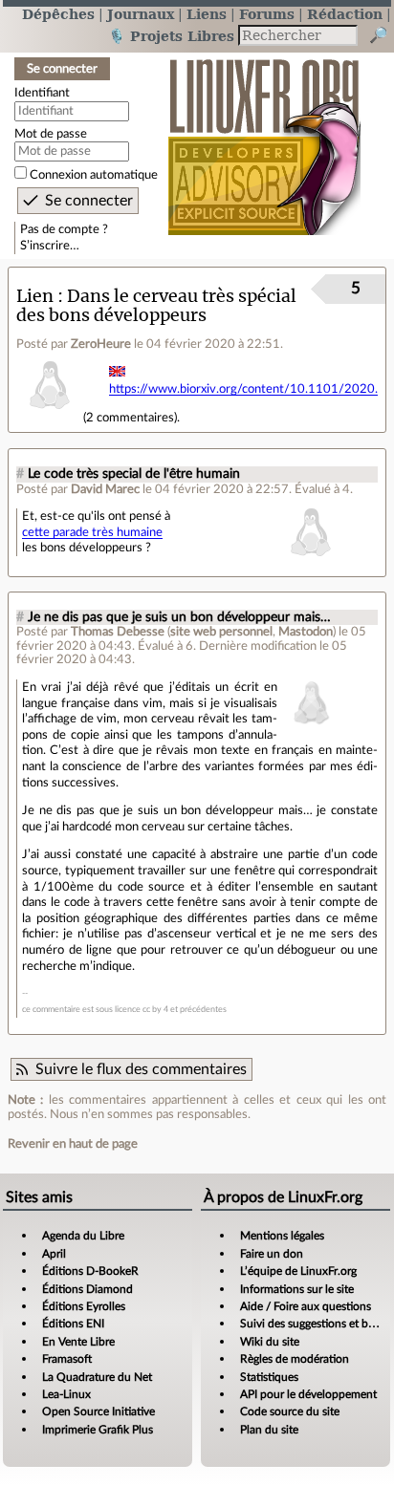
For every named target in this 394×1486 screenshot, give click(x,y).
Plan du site (269, 1429)
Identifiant (42, 92)
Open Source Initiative (98, 1411)
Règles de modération (294, 1359)
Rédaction (345, 14)
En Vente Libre (78, 1341)
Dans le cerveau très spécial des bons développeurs (156, 306)
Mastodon (305, 631)
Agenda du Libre (83, 1235)
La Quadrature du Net (97, 1377)
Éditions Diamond (87, 1289)
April (54, 1254)
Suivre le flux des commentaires (141, 1069)
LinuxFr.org (264, 137)
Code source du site (289, 1411)
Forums (267, 14)
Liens (206, 14)
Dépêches (58, 14)
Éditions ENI (73, 1323)
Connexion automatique (94, 175)
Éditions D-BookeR (90, 1271)
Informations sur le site (297, 1289)
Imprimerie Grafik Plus (97, 1429)
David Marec (105, 489)
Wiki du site (269, 1341)
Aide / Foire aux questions (305, 1306)
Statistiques (269, 1377)
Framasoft (67, 1359)
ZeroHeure (101, 344)
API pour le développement (308, 1394)
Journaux (140, 14)
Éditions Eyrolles (83, 1306)
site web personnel (221, 631)
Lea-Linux (66, 1394)
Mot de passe (50, 134)
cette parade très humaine (92, 532)
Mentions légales (282, 1235)
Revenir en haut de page (73, 1144)
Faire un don (271, 1254)
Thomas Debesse (117, 631)
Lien (35, 296)
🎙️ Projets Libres (171, 36)
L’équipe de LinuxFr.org (298, 1271)
